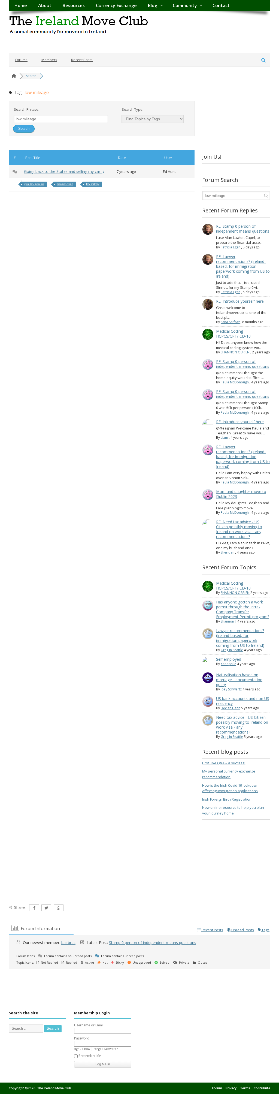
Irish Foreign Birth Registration (226, 799)
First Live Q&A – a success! (223, 763)
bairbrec (68, 942)
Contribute (262, 1088)
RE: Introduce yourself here (240, 301)
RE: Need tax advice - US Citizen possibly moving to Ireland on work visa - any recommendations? (239, 529)
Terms (245, 1088)
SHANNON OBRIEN (235, 352)
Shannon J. (228, 621)
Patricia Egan (230, 247)
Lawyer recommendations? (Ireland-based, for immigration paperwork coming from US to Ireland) (240, 638)
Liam (224, 437)
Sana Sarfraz (230, 322)
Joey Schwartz (231, 689)
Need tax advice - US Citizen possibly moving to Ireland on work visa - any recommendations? (242, 725)
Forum (217, 1088)
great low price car (34, 183)
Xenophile (228, 664)
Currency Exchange (116, 5)
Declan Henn (230, 708)
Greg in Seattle (232, 650)
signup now (82, 1049)
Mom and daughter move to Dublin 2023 (241, 494)
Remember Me (89, 1055)
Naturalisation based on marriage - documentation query (239, 679)
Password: (82, 1038)
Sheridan (227, 552)
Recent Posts (82, 59)
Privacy (231, 1088)
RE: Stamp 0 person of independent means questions (242, 229)
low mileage (92, 183)
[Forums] (14, 76)
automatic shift (65, 183)
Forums (21, 59)
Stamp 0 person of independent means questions (152, 942)
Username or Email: (89, 1025)
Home (20, 5)
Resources (73, 5)
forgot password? (106, 1049)
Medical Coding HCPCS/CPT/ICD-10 (233, 334)
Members (49, 59)
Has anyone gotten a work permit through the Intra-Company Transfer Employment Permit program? (242, 609)
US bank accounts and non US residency (242, 701)
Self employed (228, 659)
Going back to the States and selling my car (63, 171)
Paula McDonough (235, 382)
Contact (221, 5)
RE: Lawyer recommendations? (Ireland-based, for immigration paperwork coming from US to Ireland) (243, 266)
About (44, 5)
